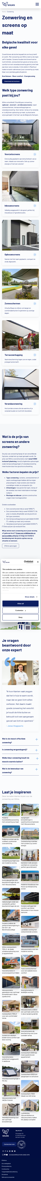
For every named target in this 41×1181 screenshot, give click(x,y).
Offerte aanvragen (10, 546)
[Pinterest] (10, 1150)
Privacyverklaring (6, 1166)
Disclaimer (5, 1174)
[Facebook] (3, 1150)
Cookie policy (5, 1169)
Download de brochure (12, 81)
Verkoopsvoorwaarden (8, 1177)
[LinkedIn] (7, 1150)
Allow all (20, 603)
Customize (19, 610)
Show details (29, 597)
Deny (20, 617)
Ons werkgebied (6, 1163)
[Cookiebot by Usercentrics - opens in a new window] (25, 562)
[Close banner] (38, 562)
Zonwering (10, 11)
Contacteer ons (9, 1144)
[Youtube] (12, 1150)
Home (4, 11)
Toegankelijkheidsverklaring (9, 1171)
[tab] (20, 740)
